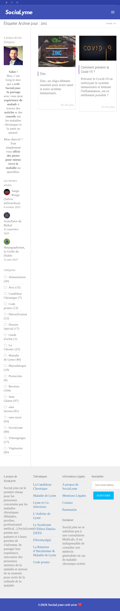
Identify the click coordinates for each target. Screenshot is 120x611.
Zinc (43, 74)
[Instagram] (17, 2)
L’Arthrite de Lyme (41, 516)
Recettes (14, 386)
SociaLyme (16, 427)
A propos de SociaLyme (70, 486)
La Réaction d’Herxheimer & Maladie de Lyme (44, 551)
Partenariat (69, 510)
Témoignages (17, 438)
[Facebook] (11, 2)
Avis (11, 287)
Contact (67, 503)
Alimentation (17, 277)
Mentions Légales (74, 495)
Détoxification (18, 314)
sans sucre (15, 417)
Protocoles (15, 376)
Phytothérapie (17, 365)
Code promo (41, 562)
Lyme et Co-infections (41, 505)
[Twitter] (6, 2)
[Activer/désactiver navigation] (112, 12)
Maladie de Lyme (44, 495)
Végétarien (15, 448)
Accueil (109, 23)
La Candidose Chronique (42, 486)
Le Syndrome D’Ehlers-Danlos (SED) (44, 529)
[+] (57, 51)
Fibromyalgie (42, 540)
